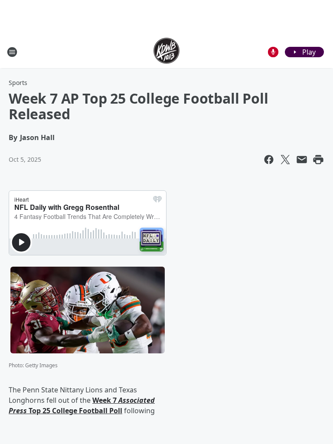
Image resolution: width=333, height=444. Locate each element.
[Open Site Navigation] (12, 52)
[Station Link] (166, 52)
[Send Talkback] (273, 52)
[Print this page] (318, 159)
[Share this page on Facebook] (269, 159)
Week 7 (105, 400)
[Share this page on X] (285, 159)
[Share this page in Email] (302, 159)
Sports (18, 82)
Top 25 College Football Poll (74, 410)
